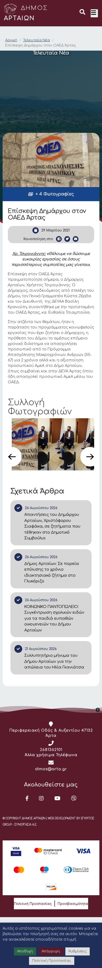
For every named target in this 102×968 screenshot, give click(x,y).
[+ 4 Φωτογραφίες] (51, 160)
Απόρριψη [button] (51, 951)
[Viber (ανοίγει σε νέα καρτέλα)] (73, 798)
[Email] (75, 239)
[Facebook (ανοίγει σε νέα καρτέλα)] (27, 798)
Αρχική (11, 40)
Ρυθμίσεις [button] (78, 951)
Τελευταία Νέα (36, 40)
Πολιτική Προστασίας (33, 904)
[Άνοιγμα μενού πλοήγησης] (94, 13)
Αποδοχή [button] (25, 951)
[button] (82, 12)
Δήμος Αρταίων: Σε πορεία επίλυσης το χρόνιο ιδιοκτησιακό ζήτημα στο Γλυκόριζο (51, 572)
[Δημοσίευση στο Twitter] (67, 239)
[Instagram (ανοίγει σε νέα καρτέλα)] (41, 798)
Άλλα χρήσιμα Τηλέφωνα (51, 755)
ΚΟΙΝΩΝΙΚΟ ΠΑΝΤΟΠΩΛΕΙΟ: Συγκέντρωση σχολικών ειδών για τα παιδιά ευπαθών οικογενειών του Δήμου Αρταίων (54, 618)
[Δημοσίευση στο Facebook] (59, 239)
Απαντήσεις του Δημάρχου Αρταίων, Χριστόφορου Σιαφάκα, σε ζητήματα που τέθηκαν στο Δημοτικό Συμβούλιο (52, 526)
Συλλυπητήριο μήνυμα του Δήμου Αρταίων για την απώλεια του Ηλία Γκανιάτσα (54, 661)
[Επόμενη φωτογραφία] (90, 457)
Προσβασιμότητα (73, 904)
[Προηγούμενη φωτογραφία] (12, 457)
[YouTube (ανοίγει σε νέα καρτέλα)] (57, 798)
